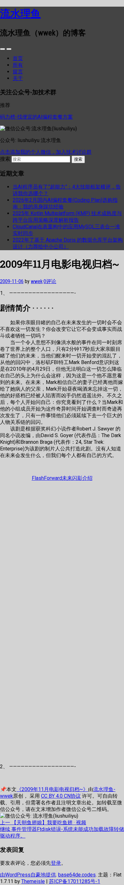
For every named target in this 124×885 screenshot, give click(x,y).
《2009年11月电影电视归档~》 (52, 789)
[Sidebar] (2, 49)
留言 (18, 72)
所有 (18, 65)
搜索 (5, 159)
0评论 (50, 281)
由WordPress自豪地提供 (28, 875)
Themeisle (33, 881)
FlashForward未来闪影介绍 (62, 478)
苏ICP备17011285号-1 (74, 881)
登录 (56, 863)
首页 (18, 58)
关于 (18, 78)
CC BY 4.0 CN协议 (61, 796)
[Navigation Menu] (8, 49)
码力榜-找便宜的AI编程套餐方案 (36, 117)
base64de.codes (77, 875)
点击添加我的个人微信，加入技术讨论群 (46, 152)
